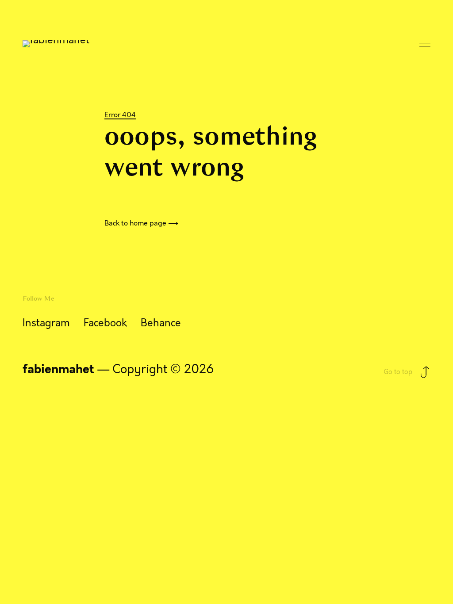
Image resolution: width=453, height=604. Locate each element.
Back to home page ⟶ (141, 223)
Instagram (46, 323)
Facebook (105, 323)
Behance (161, 323)
